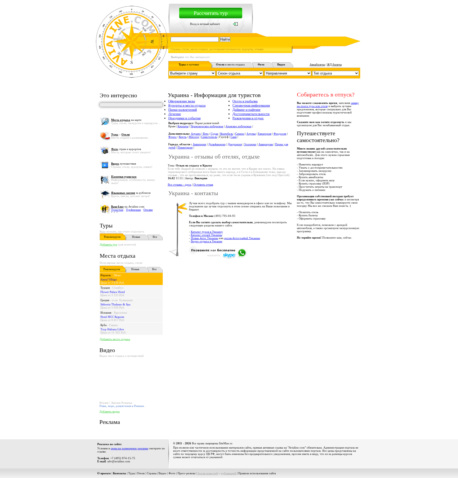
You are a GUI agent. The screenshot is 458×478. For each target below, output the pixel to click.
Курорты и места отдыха (187, 105)
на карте (126, 119)
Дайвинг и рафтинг (246, 110)
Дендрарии (235, 144)
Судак (214, 133)
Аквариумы (265, 144)
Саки (234, 136)
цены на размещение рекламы (129, 448)
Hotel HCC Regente (112, 316)
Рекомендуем (112, 236)
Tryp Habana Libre (112, 329)
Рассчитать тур (211, 13)
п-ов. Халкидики (122, 300)
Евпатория (264, 133)
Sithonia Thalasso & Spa (115, 304)
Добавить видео (109, 411)
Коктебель (226, 133)
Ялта (206, 133)
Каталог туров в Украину (207, 231)
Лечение (174, 114)
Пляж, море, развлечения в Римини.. (122, 405)
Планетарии (185, 147)
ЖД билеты (334, 64)
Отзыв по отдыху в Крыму (194, 165)
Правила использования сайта (257, 473)
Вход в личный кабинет (205, 23)
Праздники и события (184, 118)
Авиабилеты (317, 64)
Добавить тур (108, 244)
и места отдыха (230, 64)
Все (155, 236)
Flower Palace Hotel (112, 291)
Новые (136, 236)
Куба (103, 325)
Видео (162, 473)
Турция (105, 287)
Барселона (120, 312)
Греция (104, 300)
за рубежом (131, 192)
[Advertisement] (263, 272)
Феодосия (280, 133)
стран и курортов (126, 149)
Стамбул (117, 287)
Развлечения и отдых (248, 118)
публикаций (228, 473)
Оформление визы (181, 101)
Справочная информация (251, 105)
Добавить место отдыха (115, 339)
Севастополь (209, 136)
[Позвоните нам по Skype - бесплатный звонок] (217, 258)
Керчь (183, 136)
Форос (172, 136)
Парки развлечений (182, 110)
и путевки (189, 64)
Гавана (113, 325)
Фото (172, 473)
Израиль (105, 275)
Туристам (117, 209)
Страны (151, 473)
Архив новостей (207, 473)
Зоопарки (250, 144)
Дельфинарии (217, 144)
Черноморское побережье (207, 126)
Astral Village (108, 279)
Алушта (196, 133)
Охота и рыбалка (245, 101)
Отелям (148, 209)
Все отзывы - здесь (179, 184)
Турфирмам (133, 209)
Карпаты (183, 126)
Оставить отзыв (203, 184)
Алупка (251, 133)
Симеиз (239, 133)
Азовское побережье (239, 126)
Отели (141, 473)
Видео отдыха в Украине (206, 241)
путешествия (123, 163)
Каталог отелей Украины (206, 234)
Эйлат (117, 275)
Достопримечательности (251, 114)
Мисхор (194, 136)
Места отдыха (117, 255)
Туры (106, 225)
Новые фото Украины (204, 238)
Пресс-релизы (186, 473)
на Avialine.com (127, 206)
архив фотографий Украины (242, 238)
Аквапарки (199, 144)
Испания (105, 312)
